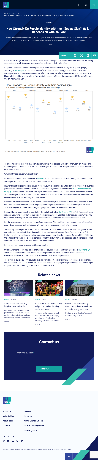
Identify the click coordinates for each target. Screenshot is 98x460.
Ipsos (6, 14)
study (39, 178)
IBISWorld (83, 249)
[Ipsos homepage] (6, 5)
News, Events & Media (33, 420)
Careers (27, 411)
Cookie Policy (56, 449)
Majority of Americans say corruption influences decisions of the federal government (78, 306)
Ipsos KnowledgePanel (34, 425)
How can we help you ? (25, 353)
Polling (67, 299)
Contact (6, 425)
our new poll (19, 70)
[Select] (85, 4)
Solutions (7, 411)
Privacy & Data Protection (43, 449)
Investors (28, 416)
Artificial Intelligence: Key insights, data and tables (15, 305)
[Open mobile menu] (94, 4)
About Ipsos (8, 420)
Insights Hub (15, 14)
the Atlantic (63, 212)
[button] (77, 4)
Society (49, 22)
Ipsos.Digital (29, 430)
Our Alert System (66, 449)
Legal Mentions (31, 449)
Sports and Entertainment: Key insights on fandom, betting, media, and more (48, 306)
